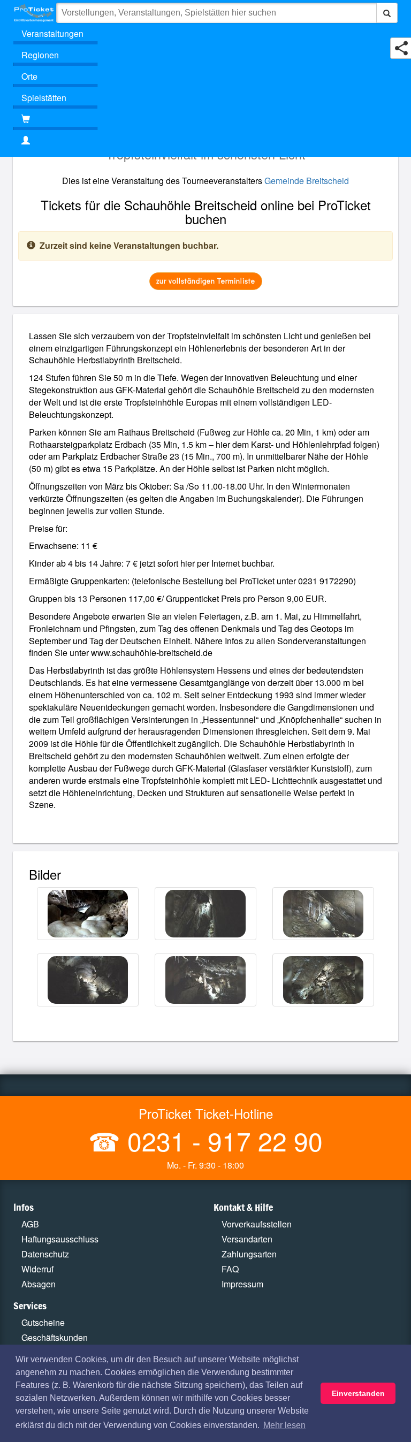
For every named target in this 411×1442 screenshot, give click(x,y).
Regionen (40, 55)
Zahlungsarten (249, 1254)
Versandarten (247, 1239)
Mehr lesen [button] (284, 1425)
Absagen (38, 1284)
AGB (30, 1224)
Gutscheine (43, 1322)
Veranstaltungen (52, 33)
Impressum (242, 1284)
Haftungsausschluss (59, 1239)
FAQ (230, 1269)
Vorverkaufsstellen (257, 1224)
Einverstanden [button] (358, 1393)
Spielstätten (43, 97)
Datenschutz (45, 1254)
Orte (29, 76)
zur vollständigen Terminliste (205, 280)
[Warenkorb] (55, 119)
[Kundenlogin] (205, 140)
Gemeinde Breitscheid (306, 180)
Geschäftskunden (54, 1337)
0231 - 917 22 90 (221, 1140)
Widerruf (37, 1269)
